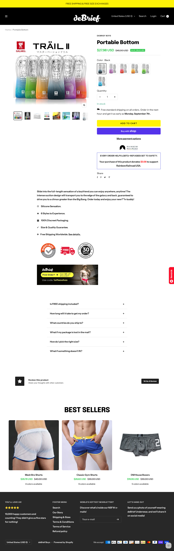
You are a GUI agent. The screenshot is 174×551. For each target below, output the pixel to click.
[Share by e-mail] (109, 177)
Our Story (58, 512)
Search (142, 16)
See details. (74, 234)
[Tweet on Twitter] (105, 177)
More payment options (129, 138)
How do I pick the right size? (64, 341)
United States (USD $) (122, 16)
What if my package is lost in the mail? (70, 332)
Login (153, 16)
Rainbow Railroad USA (128, 165)
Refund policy (60, 531)
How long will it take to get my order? (69, 313)
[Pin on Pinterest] (101, 177)
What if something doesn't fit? (66, 351)
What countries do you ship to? (66, 323)
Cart (164, 16)
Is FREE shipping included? (64, 304)
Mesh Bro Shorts (34, 475)
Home (8, 29)
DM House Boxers (140, 475)
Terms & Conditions (63, 522)
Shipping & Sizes (61, 517)
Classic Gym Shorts (87, 475)
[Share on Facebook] (97, 177)
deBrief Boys (104, 36)
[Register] (118, 519)
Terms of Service (61, 526)
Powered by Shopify (63, 542)
